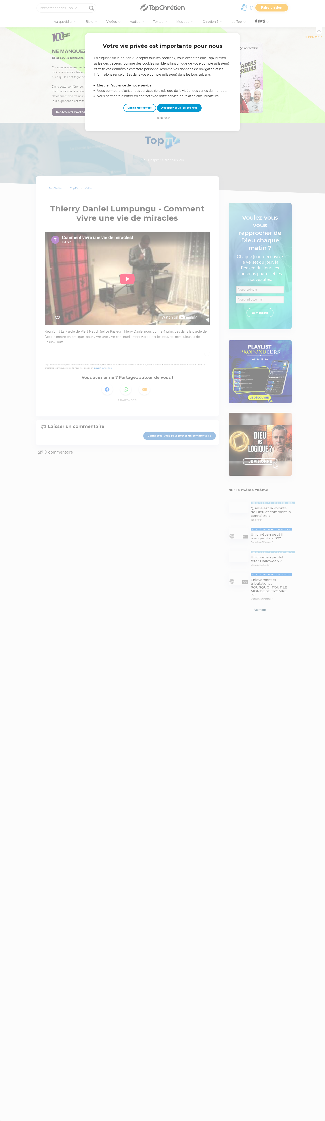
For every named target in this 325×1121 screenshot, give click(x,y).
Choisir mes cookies (140, 107)
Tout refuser (162, 118)
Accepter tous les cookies (179, 107)
